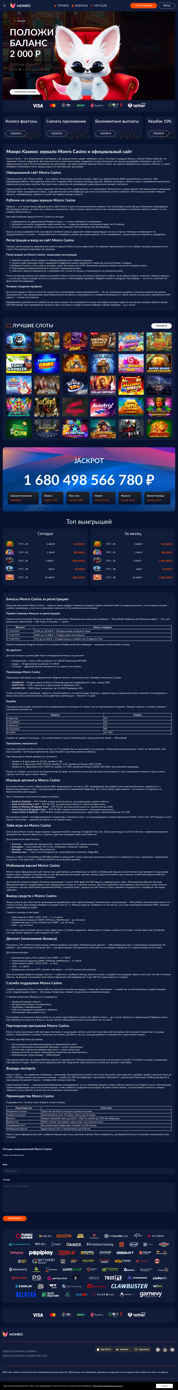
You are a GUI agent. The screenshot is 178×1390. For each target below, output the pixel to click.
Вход (166, 5)
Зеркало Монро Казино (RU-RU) (25, 1356)
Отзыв (6, 1180)
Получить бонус (25, 92)
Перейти (16, 133)
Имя (5, 1165)
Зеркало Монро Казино (20, 1351)
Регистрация (143, 5)
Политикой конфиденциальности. (108, 1386)
